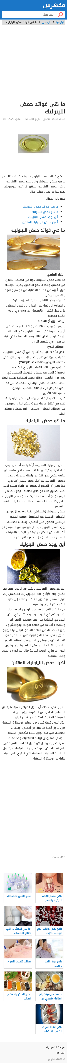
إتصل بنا (60, 1052)
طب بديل (46, 22)
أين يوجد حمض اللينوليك (43, 217)
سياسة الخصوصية (55, 1047)
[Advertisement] (33, 64)
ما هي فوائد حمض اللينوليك (40, 206)
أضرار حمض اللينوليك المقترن (40, 222)
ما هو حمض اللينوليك (45, 212)
